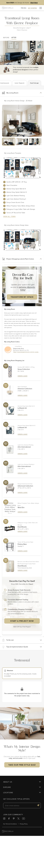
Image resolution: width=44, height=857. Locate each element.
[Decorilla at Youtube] (23, 818)
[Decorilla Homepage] (7, 8)
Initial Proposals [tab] (19, 83)
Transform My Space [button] (22, 297)
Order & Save (22, 376)
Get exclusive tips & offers (16, 799)
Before (6, 38)
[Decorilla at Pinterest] (14, 819)
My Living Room (12, 93)
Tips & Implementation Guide (17, 647)
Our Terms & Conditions (10, 824)
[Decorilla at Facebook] (9, 819)
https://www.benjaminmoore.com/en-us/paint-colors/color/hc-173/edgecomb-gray (26, 352)
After (13, 37)
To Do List (10, 640)
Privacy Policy (24, 824)
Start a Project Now (22, 621)
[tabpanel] (22, 361)
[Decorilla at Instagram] (4, 819)
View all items (9, 217)
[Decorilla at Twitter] (18, 819)
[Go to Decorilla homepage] (7, 831)
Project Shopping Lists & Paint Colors (20, 259)
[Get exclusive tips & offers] (38, 805)
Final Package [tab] (34, 83)
